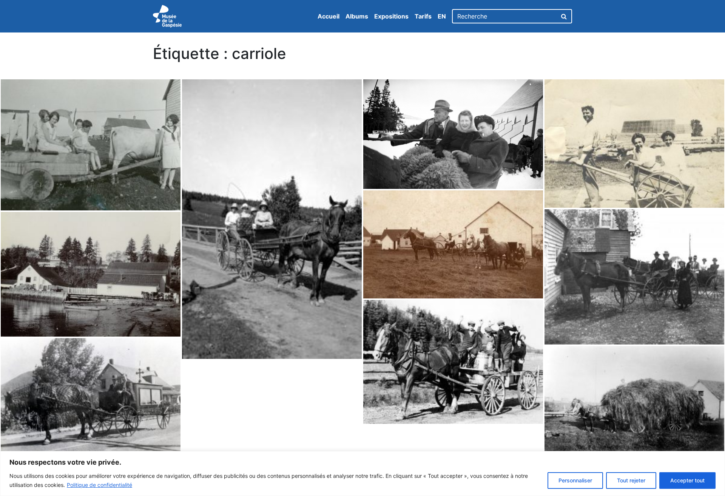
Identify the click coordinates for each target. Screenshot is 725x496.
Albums (357, 16)
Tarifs (423, 16)
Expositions (391, 16)
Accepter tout (687, 480)
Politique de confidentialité (99, 485)
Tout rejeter (631, 480)
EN (442, 16)
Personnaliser (575, 480)
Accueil (328, 16)
